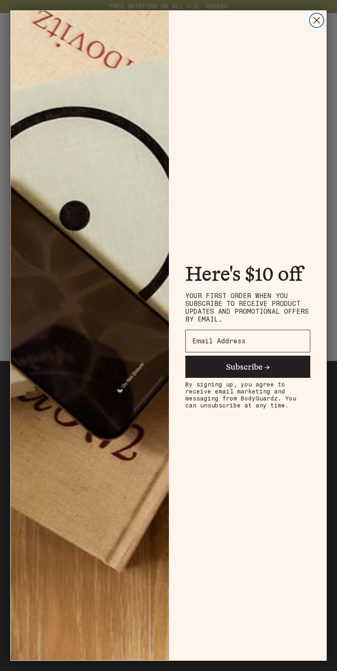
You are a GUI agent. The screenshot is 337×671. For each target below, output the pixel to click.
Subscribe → (248, 366)
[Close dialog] (316, 20)
